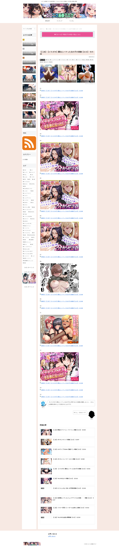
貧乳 (51, 62)
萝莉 (42, 62)
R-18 (48, 59)
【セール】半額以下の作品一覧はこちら (68, 34)
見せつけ (46, 62)
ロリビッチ (79, 59)
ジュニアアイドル (54, 59)
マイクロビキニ (63, 59)
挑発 (88, 59)
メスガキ (69, 59)
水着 (92, 59)
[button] (34, 29)
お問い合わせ (52, 536)
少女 (84, 59)
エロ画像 (43, 59)
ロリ (74, 59)
